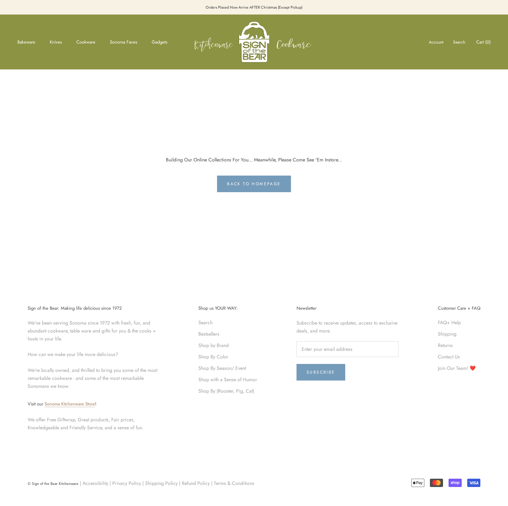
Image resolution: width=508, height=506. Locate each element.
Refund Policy (196, 483)
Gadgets (159, 42)
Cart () (483, 42)
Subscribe (321, 372)
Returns (445, 345)
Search (459, 42)
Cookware (85, 42)
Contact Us (449, 356)
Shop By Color (213, 356)
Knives (56, 42)
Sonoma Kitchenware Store (70, 404)
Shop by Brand (213, 345)
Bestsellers (208, 333)
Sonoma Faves (123, 42)
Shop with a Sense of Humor (227, 379)
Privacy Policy (126, 483)
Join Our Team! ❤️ (457, 368)
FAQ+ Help (449, 322)
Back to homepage (254, 184)
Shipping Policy (161, 483)
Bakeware (26, 42)
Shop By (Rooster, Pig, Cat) (226, 390)
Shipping (447, 333)
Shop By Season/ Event (222, 368)
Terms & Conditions (234, 483)
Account (436, 42)
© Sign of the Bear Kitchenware (53, 483)
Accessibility (95, 483)
